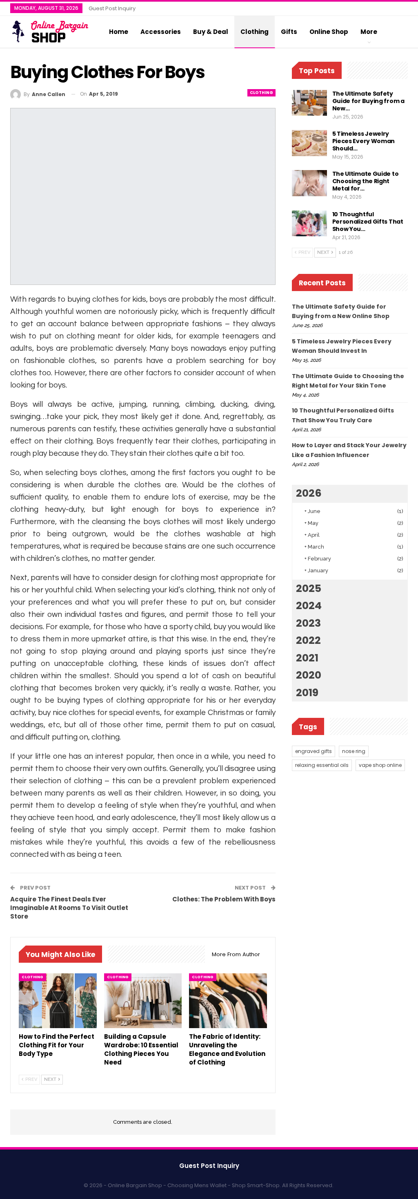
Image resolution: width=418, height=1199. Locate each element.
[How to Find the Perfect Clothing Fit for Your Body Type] (58, 1000)
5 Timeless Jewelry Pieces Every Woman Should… (363, 141)
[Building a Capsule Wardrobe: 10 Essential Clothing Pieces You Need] (143, 1000)
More (368, 31)
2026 (309, 493)
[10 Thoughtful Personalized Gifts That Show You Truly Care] (309, 224)
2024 (309, 605)
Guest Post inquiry (112, 8)
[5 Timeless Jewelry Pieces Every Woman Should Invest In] (309, 143)
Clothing (254, 31)
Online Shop (328, 31)
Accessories (160, 31)
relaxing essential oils (322, 765)
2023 (308, 623)
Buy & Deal (210, 31)
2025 (308, 588)
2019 (307, 693)
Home (118, 31)
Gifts (289, 31)
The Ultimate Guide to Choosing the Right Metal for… (365, 181)
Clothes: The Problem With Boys (224, 899)
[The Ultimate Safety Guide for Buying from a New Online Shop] (309, 103)
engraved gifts (313, 751)
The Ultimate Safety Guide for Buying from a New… (368, 101)
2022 (308, 640)
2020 (308, 675)
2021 (307, 658)
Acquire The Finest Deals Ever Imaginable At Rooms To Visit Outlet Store (69, 908)
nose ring (353, 751)
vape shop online (380, 765)
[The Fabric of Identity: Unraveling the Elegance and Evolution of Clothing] (228, 1000)
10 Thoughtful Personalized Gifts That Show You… (367, 221)
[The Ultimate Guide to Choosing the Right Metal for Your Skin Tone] (309, 183)
